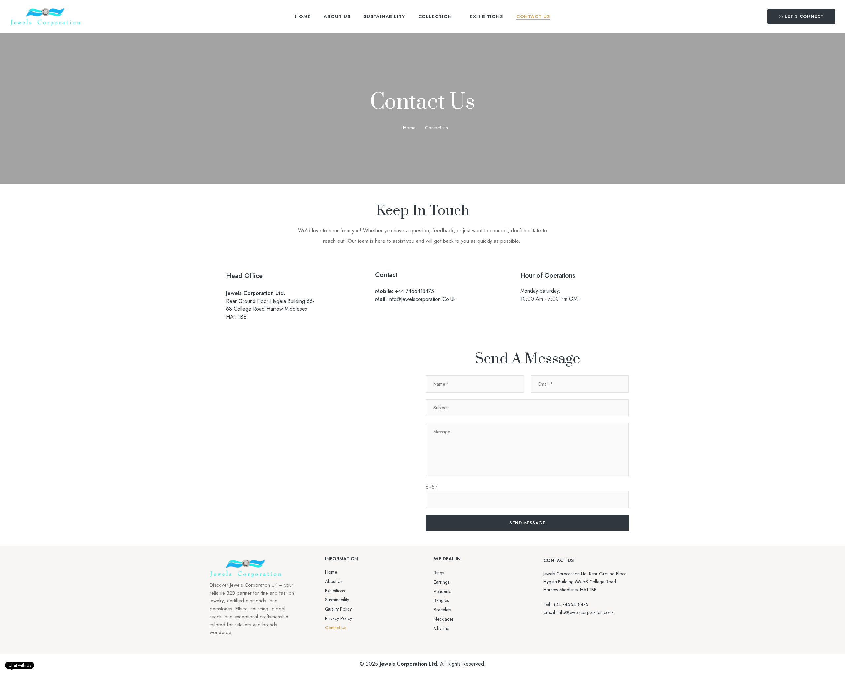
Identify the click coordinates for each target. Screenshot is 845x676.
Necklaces (443, 619)
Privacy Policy (338, 618)
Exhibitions (335, 590)
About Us (333, 581)
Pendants (442, 591)
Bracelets (442, 609)
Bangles (441, 600)
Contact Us (335, 627)
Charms (441, 628)
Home (409, 127)
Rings (439, 572)
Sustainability (337, 599)
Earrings (441, 582)
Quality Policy (338, 609)
